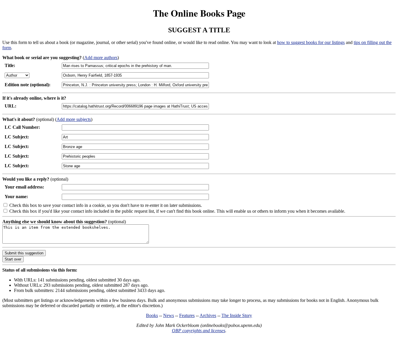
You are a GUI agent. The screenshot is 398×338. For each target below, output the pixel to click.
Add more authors (100, 57)
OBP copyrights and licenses (198, 330)
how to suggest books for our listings (311, 42)
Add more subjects (74, 119)
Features (187, 315)
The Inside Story (236, 315)
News (168, 315)
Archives (208, 315)
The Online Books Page (199, 13)
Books (152, 315)
